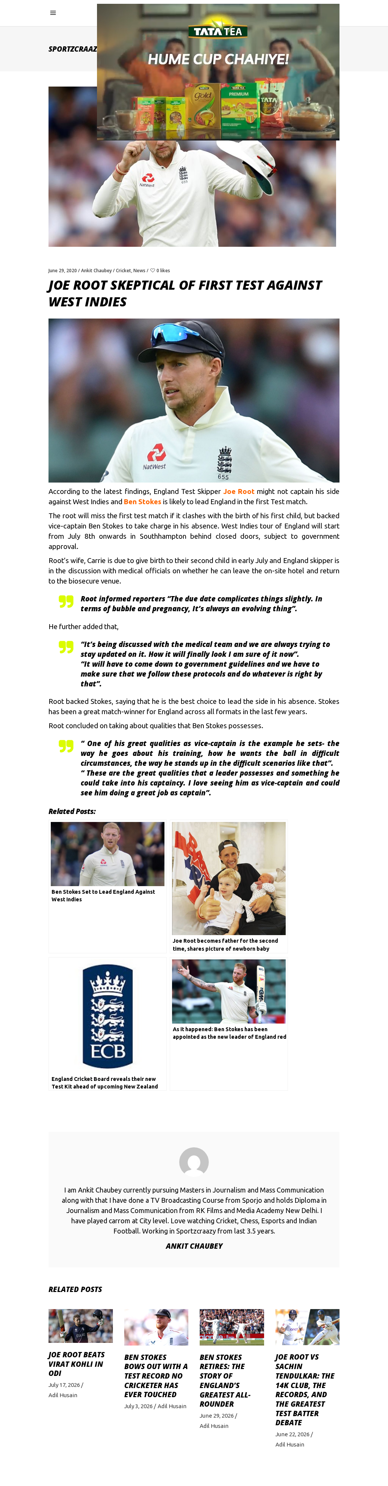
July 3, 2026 (138, 1406)
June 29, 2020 (62, 270)
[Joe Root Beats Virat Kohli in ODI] (80, 1326)
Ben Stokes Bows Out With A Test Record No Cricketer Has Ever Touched (156, 1376)
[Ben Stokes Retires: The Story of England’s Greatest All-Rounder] (232, 1327)
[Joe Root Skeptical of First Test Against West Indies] (194, 1162)
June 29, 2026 (217, 1415)
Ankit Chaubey (96, 270)
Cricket (123, 270)
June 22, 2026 (292, 1434)
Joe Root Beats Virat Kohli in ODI (76, 1364)
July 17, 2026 (64, 1385)
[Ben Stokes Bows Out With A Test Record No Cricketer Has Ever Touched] (156, 1327)
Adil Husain (62, 1395)
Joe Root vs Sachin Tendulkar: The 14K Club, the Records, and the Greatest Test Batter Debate (305, 1390)
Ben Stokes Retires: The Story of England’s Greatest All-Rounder (225, 1380)
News (139, 270)
